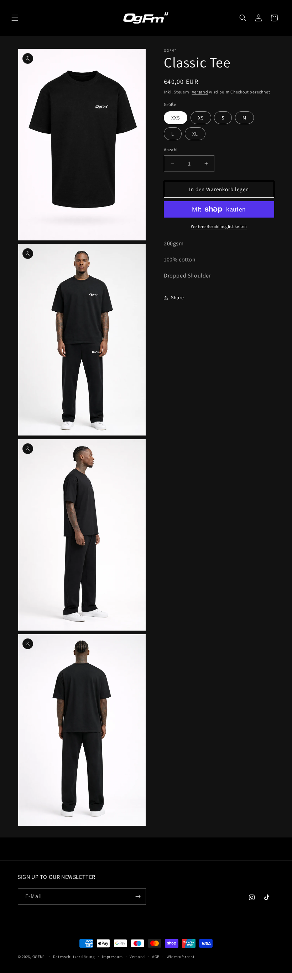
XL (195, 134)
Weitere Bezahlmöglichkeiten (219, 226)
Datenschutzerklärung (74, 956)
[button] (15, 18)
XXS (175, 117)
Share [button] (177, 297)
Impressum (112, 956)
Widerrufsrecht (181, 956)
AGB (156, 956)
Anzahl (170, 150)
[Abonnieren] (138, 896)
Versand (200, 92)
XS (201, 117)
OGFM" (38, 956)
